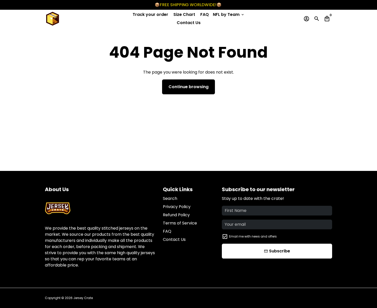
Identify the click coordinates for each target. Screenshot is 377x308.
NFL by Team (229, 14)
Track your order (150, 14)
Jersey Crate (83, 298)
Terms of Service (180, 223)
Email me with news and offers (253, 236)
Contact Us (189, 23)
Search (170, 198)
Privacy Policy (177, 207)
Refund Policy (176, 215)
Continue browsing (188, 87)
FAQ (204, 14)
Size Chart (184, 14)
